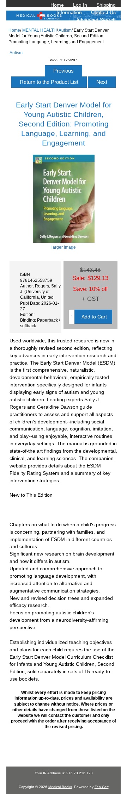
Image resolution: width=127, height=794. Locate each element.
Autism (65, 30)
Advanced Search (96, 20)
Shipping (106, 5)
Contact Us (103, 12)
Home (57, 5)
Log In (80, 5)
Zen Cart (102, 787)
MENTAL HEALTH (39, 30)
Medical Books (60, 787)
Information (69, 12)
